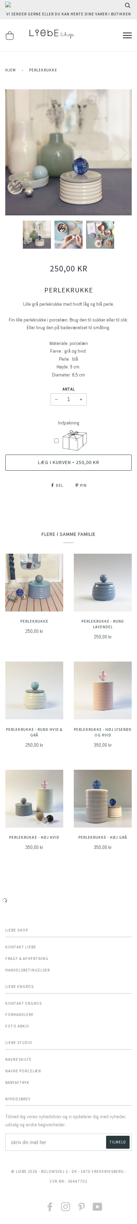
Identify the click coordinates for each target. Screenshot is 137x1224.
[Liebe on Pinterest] (81, 1209)
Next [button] (119, 152)
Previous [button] (17, 152)
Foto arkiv (17, 1026)
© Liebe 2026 (24, 1171)
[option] (68, 152)
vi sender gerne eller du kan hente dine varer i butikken (68, 14)
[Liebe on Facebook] (50, 1209)
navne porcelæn (23, 1071)
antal (69, 389)
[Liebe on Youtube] (98, 1209)
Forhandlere (19, 1014)
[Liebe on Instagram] (66, 1209)
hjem (10, 70)
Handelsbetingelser (27, 970)
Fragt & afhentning (26, 958)
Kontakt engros (23, 1003)
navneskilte (18, 1059)
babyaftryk (17, 1082)
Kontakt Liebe (20, 947)
